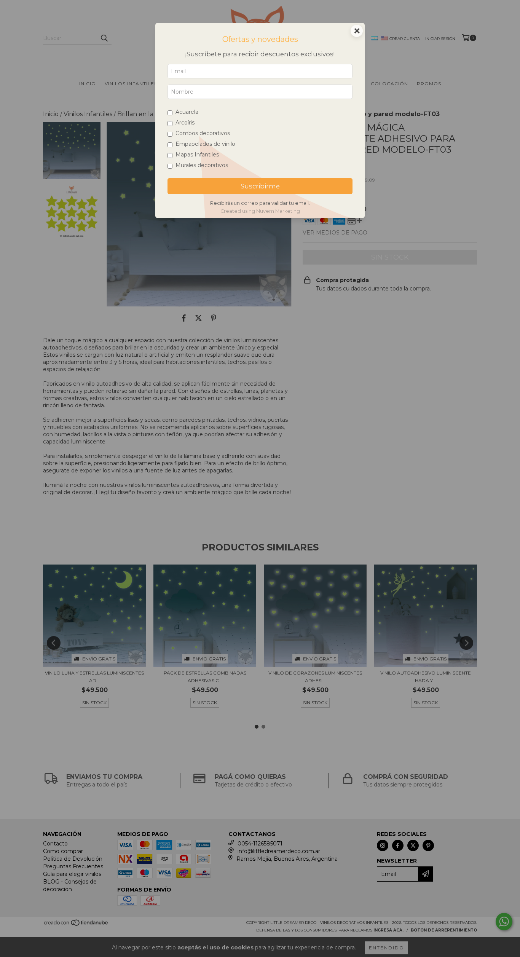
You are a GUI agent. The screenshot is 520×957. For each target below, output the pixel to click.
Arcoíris (185, 122)
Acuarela (186, 111)
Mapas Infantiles (197, 154)
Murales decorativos (201, 165)
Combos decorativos (202, 133)
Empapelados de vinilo (205, 143)
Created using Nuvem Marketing (260, 211)
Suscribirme (260, 186)
